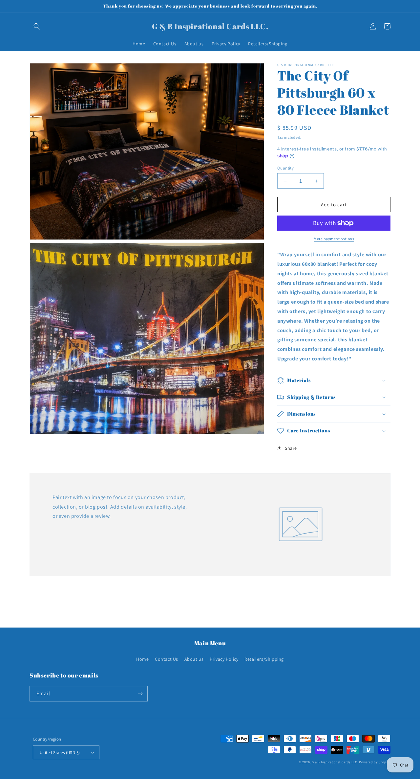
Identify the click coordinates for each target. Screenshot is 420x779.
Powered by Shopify (374, 762)
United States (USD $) (60, 752)
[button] (37, 26)
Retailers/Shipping (264, 659)
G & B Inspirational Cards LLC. (335, 762)
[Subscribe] (140, 693)
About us (194, 659)
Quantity (285, 168)
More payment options (334, 238)
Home (142, 659)
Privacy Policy (224, 659)
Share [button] (291, 448)
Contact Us (166, 659)
